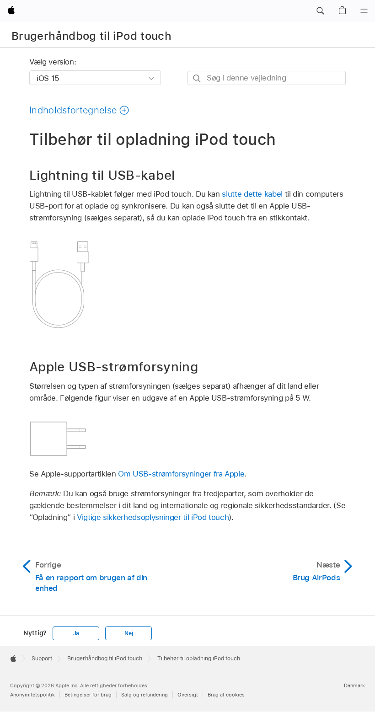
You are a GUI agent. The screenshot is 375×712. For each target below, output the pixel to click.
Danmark (354, 685)
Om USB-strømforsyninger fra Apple (181, 473)
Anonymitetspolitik (32, 694)
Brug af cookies (226, 694)
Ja (76, 633)
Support (42, 658)
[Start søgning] (197, 78)
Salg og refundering (144, 694)
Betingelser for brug (88, 694)
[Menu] (364, 11)
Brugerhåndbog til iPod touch (91, 36)
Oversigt (187, 694)
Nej (128, 633)
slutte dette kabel (252, 193)
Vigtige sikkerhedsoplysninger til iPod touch (153, 517)
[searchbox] (267, 78)
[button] (320, 11)
